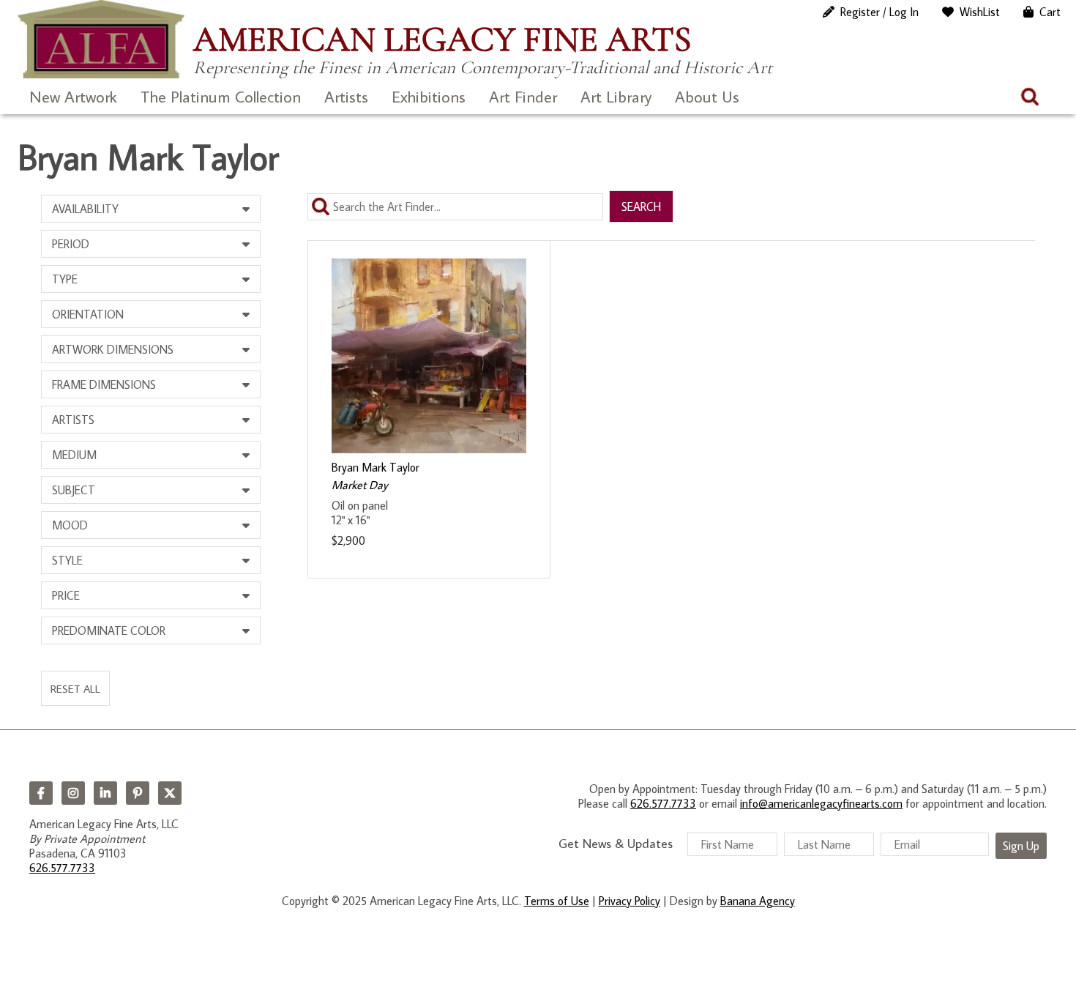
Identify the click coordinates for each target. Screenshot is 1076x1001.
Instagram (73, 793)
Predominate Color (108, 630)
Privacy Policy (629, 900)
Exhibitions (429, 96)
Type (65, 279)
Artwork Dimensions (112, 349)
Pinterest (137, 793)
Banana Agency (757, 900)
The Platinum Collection (221, 96)
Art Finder (523, 96)
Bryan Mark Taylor (375, 467)
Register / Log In (879, 12)
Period (70, 244)
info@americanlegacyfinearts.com (821, 803)
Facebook (41, 793)
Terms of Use (556, 900)
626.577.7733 (62, 867)
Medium (74, 454)
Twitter (170, 793)
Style (67, 560)
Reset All (75, 688)
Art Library (615, 96)
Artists (346, 96)
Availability (85, 208)
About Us (707, 96)
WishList (980, 12)
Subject (73, 490)
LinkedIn (105, 793)
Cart (1050, 12)
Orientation (88, 314)
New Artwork (73, 96)
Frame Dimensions (104, 384)
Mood (70, 525)
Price (66, 595)
